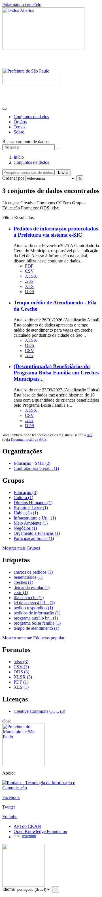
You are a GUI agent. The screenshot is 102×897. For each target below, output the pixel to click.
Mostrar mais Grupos (21, 548)
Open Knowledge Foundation (40, 831)
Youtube (9, 816)
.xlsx (29, 281)
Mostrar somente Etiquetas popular (33, 637)
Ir (80, 178)
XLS (29, 286)
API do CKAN (27, 826)
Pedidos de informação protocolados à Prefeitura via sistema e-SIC (56, 232)
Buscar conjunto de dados (25, 141)
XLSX (31, 276)
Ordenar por (13, 178)
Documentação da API (27, 439)
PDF (29, 266)
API (89, 435)
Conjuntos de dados (31, 116)
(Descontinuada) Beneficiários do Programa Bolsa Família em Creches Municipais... (56, 372)
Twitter (8, 807)
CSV (29, 271)
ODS (29, 291)
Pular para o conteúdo (21, 4)
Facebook (11, 797)
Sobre (19, 132)
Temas (19, 126)
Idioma (8, 889)
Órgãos (20, 121)
